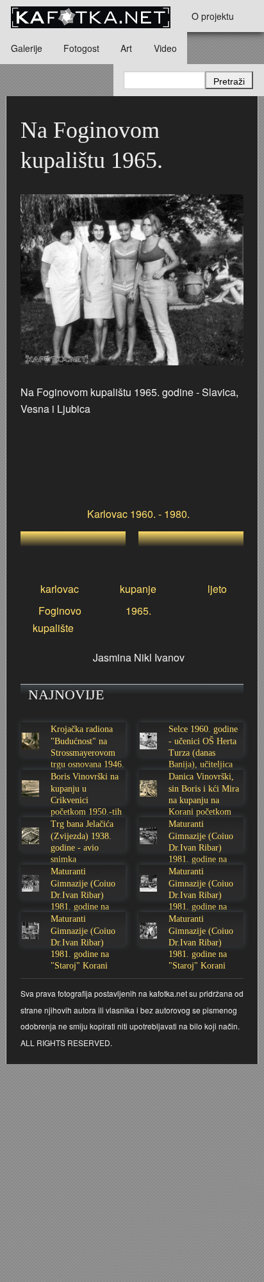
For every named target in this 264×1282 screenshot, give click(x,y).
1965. (138, 610)
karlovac (59, 588)
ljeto (217, 588)
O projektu (213, 16)
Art (126, 48)
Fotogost (81, 48)
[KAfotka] (90, 16)
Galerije (26, 48)
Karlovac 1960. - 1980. (138, 513)
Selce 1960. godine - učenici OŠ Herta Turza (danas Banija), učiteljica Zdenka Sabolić (203, 752)
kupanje (138, 588)
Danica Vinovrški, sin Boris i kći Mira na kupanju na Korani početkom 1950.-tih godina (204, 800)
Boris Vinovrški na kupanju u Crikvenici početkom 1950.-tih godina (86, 800)
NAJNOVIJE (66, 695)
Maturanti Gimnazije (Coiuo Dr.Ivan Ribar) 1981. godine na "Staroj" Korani (201, 847)
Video (165, 48)
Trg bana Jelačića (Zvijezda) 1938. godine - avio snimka (82, 841)
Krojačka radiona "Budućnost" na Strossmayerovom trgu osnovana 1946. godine (87, 752)
